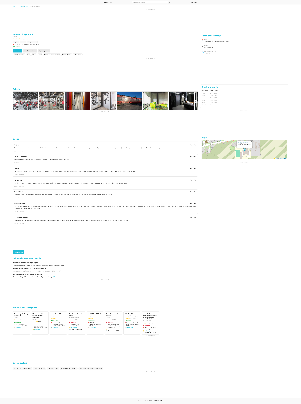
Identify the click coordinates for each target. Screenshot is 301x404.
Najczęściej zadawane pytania (52, 54)
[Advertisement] (150, 21)
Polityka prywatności (154, 400)
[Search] (169, 2)
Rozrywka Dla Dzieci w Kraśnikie (22, 368)
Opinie (40, 54)
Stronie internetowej (29, 51)
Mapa (28, 54)
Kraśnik (26, 6)
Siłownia (23, 42)
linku (54, 277)
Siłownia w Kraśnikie (53, 368)
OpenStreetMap (283, 158)
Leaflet (276, 158)
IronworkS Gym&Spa (243, 142)
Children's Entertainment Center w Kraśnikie (91, 368)
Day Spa (16, 42)
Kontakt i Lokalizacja (19, 54)
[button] (244, 149)
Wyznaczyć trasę (44, 51)
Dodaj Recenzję (78, 54)
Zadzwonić (17, 51)
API (162, 400)
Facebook (208, 53)
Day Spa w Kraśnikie (39, 368)
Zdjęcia (34, 54)
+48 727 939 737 (208, 47)
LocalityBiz (107, 2)
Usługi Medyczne (32, 42)
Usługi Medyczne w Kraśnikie (68, 368)
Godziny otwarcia (66, 54)
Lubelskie (20, 6)
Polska (14, 6)
